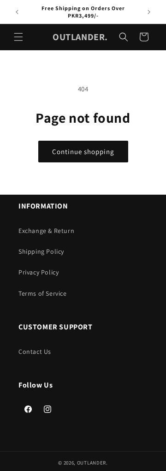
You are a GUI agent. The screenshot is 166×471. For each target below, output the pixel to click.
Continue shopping (83, 151)
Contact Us (34, 351)
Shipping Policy (41, 251)
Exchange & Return (46, 231)
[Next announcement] (149, 12)
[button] (18, 37)
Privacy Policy (38, 272)
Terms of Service (42, 293)
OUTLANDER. (92, 462)
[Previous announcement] (17, 12)
